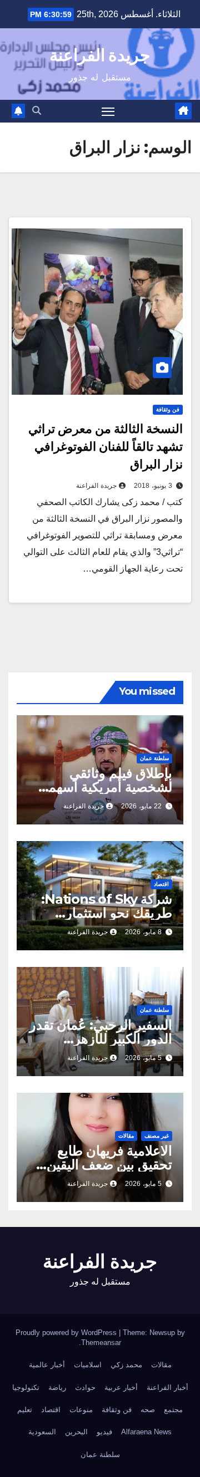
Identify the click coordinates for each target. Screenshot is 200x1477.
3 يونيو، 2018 (153, 486)
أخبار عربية (121, 1387)
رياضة (57, 1387)
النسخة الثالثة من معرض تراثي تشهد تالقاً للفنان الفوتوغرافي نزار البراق (105, 446)
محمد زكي (126, 1365)
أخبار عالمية (47, 1365)
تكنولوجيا (25, 1387)
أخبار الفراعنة (167, 1387)
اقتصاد (161, 884)
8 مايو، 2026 (143, 932)
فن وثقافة (167, 409)
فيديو (104, 1432)
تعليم (24, 1409)
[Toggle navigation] (108, 111)
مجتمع (173, 1409)
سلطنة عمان (154, 758)
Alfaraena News (146, 1432)
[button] (36, 110)
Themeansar (101, 1342)
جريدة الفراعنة (100, 55)
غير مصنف (156, 1136)
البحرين (76, 1432)
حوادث (85, 1387)
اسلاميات (88, 1365)
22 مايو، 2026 (141, 806)
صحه (148, 1409)
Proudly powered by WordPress (67, 1332)
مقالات (126, 1136)
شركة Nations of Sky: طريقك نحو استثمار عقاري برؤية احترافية (106, 913)
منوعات (81, 1409)
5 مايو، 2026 (143, 1058)
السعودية (42, 1432)
